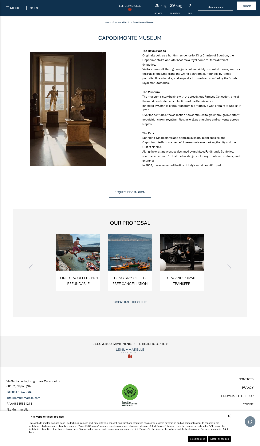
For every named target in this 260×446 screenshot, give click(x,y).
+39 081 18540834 (19, 392)
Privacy (248, 387)
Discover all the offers (130, 302)
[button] (31, 268)
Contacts (246, 379)
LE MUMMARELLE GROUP (236, 396)
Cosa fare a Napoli (120, 22)
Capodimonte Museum (143, 22)
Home (106, 22)
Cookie (248, 404)
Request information (130, 192)
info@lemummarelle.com (23, 398)
